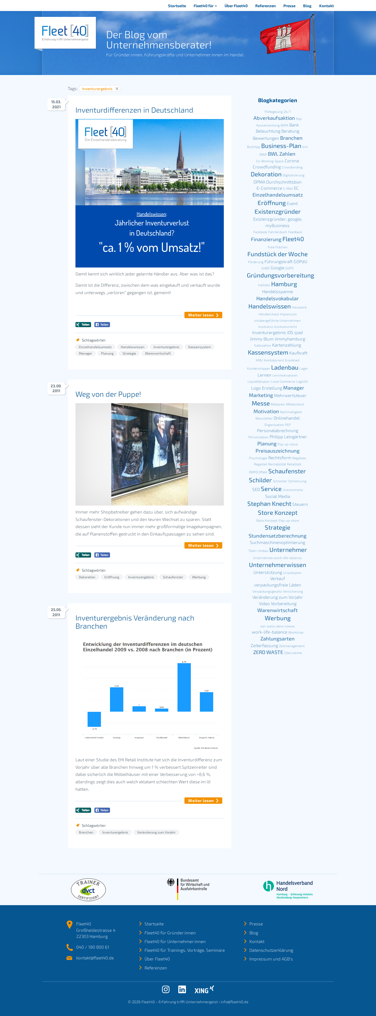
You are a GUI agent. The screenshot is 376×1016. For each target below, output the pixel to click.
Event (292, 203)
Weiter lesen (201, 315)
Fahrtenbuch (277, 232)
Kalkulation (262, 345)
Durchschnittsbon (284, 181)
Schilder (260, 480)
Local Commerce (283, 381)
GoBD (265, 268)
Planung (107, 353)
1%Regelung (273, 112)
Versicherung (293, 591)
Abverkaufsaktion (274, 118)
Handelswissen (133, 347)
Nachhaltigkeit (291, 412)
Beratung (290, 130)
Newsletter (264, 418)
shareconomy (293, 490)
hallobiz (264, 285)
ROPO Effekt (258, 472)
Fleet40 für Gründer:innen (170, 932)
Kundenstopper (258, 368)
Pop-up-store (288, 444)
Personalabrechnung (277, 430)
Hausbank (299, 307)
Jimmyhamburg (290, 338)
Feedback (295, 232)
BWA (263, 154)
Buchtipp (253, 147)
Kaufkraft (298, 352)
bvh (305, 147)
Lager (304, 368)
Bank (294, 124)
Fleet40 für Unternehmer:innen (175, 941)
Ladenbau (284, 367)
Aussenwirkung (268, 125)
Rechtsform (279, 457)
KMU (259, 360)
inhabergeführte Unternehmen (277, 320)
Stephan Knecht (269, 503)
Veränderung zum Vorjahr (156, 832)
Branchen (86, 832)
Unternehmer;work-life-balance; (277, 558)
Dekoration (87, 577)
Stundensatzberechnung (277, 535)
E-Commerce (269, 187)
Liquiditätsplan (259, 381)
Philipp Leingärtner (288, 436)
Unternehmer (288, 549)
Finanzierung (266, 239)
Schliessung (297, 481)
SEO (256, 489)
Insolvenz (265, 327)
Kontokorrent (274, 360)
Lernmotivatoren (285, 375)
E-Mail (288, 188)
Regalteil (260, 464)
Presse (289, 5)
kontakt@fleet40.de (95, 957)
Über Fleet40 (236, 5)
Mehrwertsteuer (290, 395)
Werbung (199, 577)
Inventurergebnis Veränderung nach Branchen (134, 621)
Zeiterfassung (264, 645)
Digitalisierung (293, 175)
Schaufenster (173, 577)
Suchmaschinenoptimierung (277, 542)
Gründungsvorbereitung (280, 275)
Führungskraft (278, 261)
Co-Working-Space (270, 161)
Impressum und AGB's (271, 958)
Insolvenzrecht (285, 327)
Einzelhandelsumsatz (95, 347)
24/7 (287, 112)
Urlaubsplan (292, 573)
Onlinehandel (287, 417)
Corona (292, 160)
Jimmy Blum (262, 338)
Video (264, 603)
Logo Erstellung (266, 387)
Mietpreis (278, 404)
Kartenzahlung (286, 344)
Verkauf (277, 578)
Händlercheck (269, 314)
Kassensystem (199, 347)
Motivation (266, 411)
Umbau (263, 551)
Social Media (277, 496)
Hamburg (284, 283)
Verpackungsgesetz (267, 591)
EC (296, 187)
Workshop (295, 632)
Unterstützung (267, 572)
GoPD (289, 268)
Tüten (252, 551)
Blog (307, 5)
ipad (298, 332)
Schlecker (280, 481)
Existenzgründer (278, 211)
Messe (261, 403)
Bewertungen (266, 138)
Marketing (261, 395)
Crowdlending (292, 167)
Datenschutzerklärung (271, 950)
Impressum (288, 314)
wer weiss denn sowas (277, 626)
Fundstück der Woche (277, 254)
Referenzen (265, 5)
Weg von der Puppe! (108, 393)
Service (271, 488)
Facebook (260, 232)
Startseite (177, 5)
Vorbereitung (283, 603)
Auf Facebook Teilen (102, 324)
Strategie (129, 353)
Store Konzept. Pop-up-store (277, 520)
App (299, 118)
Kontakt (326, 5)
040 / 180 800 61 (92, 946)
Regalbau (299, 458)
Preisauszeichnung (278, 450)
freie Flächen (277, 247)
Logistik (302, 381)
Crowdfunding (267, 166)
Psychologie (258, 458)
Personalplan (258, 437)
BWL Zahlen (281, 154)
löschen (117, 88)
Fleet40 (293, 238)
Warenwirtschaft (158, 353)
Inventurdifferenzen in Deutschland (134, 109)
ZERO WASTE (268, 652)
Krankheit (292, 360)
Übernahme (293, 653)
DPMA (259, 181)
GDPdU (300, 261)
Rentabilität (277, 464)
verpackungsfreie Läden (277, 584)
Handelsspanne (277, 291)
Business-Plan (281, 145)
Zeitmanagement (292, 646)
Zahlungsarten (277, 638)
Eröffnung (111, 577)
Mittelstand (295, 404)
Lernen (264, 374)
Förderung (255, 262)
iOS (290, 332)
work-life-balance (269, 631)
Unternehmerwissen (277, 564)
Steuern (300, 504)
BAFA (284, 125)
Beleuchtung (268, 130)
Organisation (274, 425)
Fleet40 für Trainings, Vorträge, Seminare (185, 950)
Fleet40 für (204, 5)
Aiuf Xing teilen (83, 324)
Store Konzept (277, 512)
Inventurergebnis (166, 347)
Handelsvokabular (277, 298)
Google (277, 267)
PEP (288, 425)
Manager (85, 353)
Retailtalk (294, 464)
